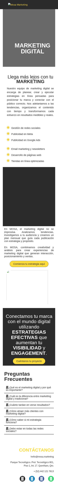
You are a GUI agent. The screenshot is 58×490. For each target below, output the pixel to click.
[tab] (29, 389)
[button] (29, 264)
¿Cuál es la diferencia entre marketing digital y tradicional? (28, 397)
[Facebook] (41, 479)
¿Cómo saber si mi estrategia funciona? (23, 421)
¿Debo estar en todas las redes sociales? (25, 430)
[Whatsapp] (51, 479)
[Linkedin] (32, 479)
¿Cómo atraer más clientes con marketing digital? (24, 412)
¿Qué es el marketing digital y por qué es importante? (28, 388)
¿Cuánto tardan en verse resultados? (29, 405)
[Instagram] (22, 479)
